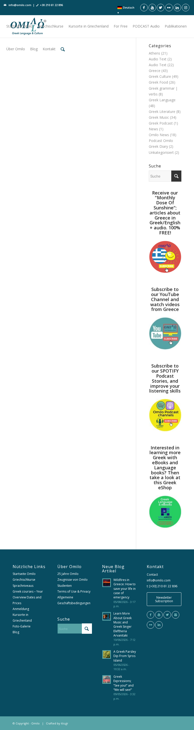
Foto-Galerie (22, 626)
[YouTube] (159, 615)
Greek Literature (162, 111)
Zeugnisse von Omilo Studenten (72, 582)
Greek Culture (160, 76)
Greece (154, 70)
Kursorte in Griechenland (22, 618)
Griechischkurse (24, 579)
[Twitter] (167, 615)
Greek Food (158, 82)
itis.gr (64, 723)
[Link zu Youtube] (152, 7)
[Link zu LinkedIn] (177, 7)
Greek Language (162, 100)
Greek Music (159, 117)
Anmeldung (21, 609)
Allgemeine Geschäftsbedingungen (73, 600)
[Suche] (62, 49)
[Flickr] (150, 625)
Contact (152, 574)
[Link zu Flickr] (169, 7)
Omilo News (159, 134)
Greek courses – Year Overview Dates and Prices (28, 597)
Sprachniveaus (23, 585)
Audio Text (157, 64)
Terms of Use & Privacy (73, 591)
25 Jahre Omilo (68, 574)
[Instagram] (175, 615)
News (153, 129)
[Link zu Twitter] (160, 7)
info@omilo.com (20, 5)
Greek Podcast (161, 123)
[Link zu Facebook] (144, 7)
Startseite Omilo (24, 574)
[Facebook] (150, 615)
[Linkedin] (159, 625)
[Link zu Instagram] (185, 7)
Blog (16, 632)
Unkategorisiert (161, 152)
